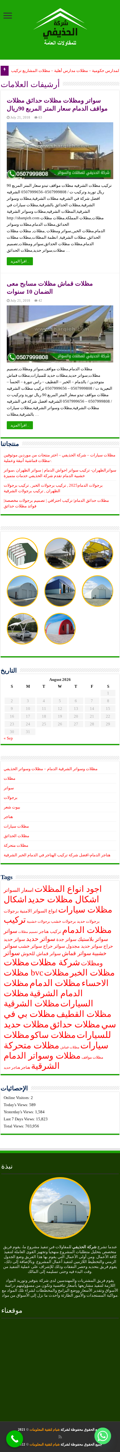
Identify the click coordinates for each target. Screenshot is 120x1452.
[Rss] (60, 1437)
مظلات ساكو (53, 1035)
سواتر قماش (76, 953)
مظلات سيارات (16, 826)
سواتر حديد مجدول (84, 946)
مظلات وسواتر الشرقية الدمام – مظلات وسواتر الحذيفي (51, 768)
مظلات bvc (23, 972)
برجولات (11, 797)
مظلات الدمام (55, 983)
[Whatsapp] (102, 1436)
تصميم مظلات (28, 932)
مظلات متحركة (16, 845)
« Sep (8, 738)
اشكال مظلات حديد (63, 899)
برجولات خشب (63, 921)
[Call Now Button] (14, 1438)
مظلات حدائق (75, 1024)
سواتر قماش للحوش (41, 953)
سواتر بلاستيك (93, 939)
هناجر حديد (12, 1068)
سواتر (9, 788)
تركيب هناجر (50, 931)
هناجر (8, 816)
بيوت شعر (12, 807)
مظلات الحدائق (16, 835)
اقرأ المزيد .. (19, 261)
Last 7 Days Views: (20, 1119)
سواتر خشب (30, 946)
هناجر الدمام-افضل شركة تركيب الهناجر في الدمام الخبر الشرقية (57, 855)
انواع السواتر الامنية (38, 911)
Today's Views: (16, 1104)
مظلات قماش (69, 1047)
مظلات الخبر (92, 972)
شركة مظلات (55, 962)
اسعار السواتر (19, 890)
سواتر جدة (66, 939)
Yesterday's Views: (19, 1112)
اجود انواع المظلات (68, 889)
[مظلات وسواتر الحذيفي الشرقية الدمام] (60, 26)
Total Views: (14, 1126)
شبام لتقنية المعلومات (45, 1429)
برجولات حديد (88, 921)
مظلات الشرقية (31, 1003)
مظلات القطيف (83, 1014)
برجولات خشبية (38, 922)
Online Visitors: (17, 1097)
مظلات (9, 778)
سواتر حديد (40, 938)
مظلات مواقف (92, 1057)
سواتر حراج (54, 946)
